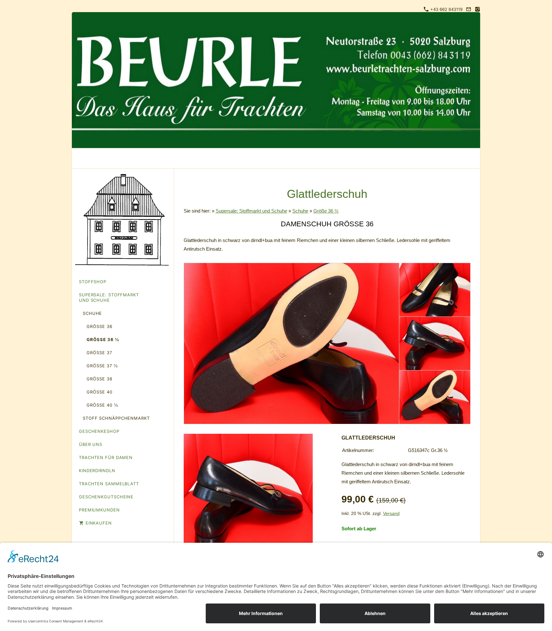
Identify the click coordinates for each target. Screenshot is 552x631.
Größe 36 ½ (326, 211)
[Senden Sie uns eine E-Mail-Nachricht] (468, 9)
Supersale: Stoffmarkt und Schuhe (251, 211)
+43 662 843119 (445, 9)
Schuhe (300, 211)
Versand (391, 513)
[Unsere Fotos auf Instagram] (477, 9)
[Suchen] (470, 158)
